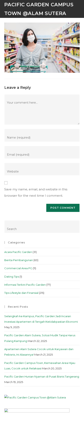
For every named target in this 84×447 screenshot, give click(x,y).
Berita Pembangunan (18, 260)
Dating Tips (11, 276)
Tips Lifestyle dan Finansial (21, 292)
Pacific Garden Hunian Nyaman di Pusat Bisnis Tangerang (41, 376)
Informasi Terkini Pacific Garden (25, 284)
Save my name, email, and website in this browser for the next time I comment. (35, 192)
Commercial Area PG (18, 268)
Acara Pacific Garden (18, 252)
